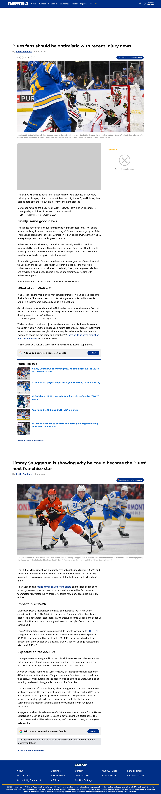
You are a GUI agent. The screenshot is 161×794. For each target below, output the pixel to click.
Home (20, 441)
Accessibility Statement (29, 780)
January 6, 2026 (49, 214)
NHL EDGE (93, 631)
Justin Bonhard (24, 51)
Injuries (83, 4)
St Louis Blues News (35, 441)
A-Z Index (56, 780)
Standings (64, 4)
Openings (56, 770)
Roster (75, 4)
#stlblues (36, 211)
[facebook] (140, 4)
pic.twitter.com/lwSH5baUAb (56, 211)
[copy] (33, 57)
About (20, 770)
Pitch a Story (23, 775)
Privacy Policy (58, 775)
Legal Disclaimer (135, 775)
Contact (79, 770)
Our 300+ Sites (109, 770)
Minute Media (18, 787)
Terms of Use (82, 775)
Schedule (52, 4)
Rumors (42, 4)
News (33, 4)
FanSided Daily (134, 770)
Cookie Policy (109, 775)
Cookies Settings (83, 780)
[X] (145, 4)
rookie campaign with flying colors (54, 586)
